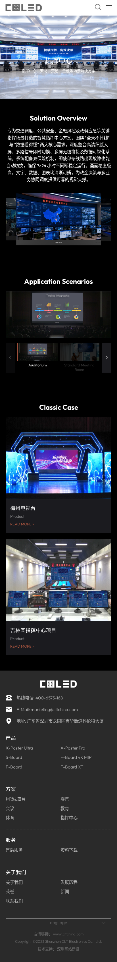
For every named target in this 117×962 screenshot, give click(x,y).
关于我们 (16, 872)
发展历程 (69, 882)
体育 (10, 818)
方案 (11, 789)
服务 (11, 840)
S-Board (14, 757)
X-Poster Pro (72, 748)
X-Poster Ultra (19, 748)
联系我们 (14, 901)
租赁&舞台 (16, 799)
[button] (106, 358)
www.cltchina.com (68, 934)
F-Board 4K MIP (75, 757)
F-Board (14, 767)
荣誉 (10, 891)
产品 (11, 738)
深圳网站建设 (68, 949)
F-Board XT (71, 767)
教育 (64, 808)
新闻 (64, 891)
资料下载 (69, 850)
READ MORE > (22, 524)
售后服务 (14, 850)
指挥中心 (69, 818)
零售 (64, 799)
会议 (10, 808)
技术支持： (47, 949)
